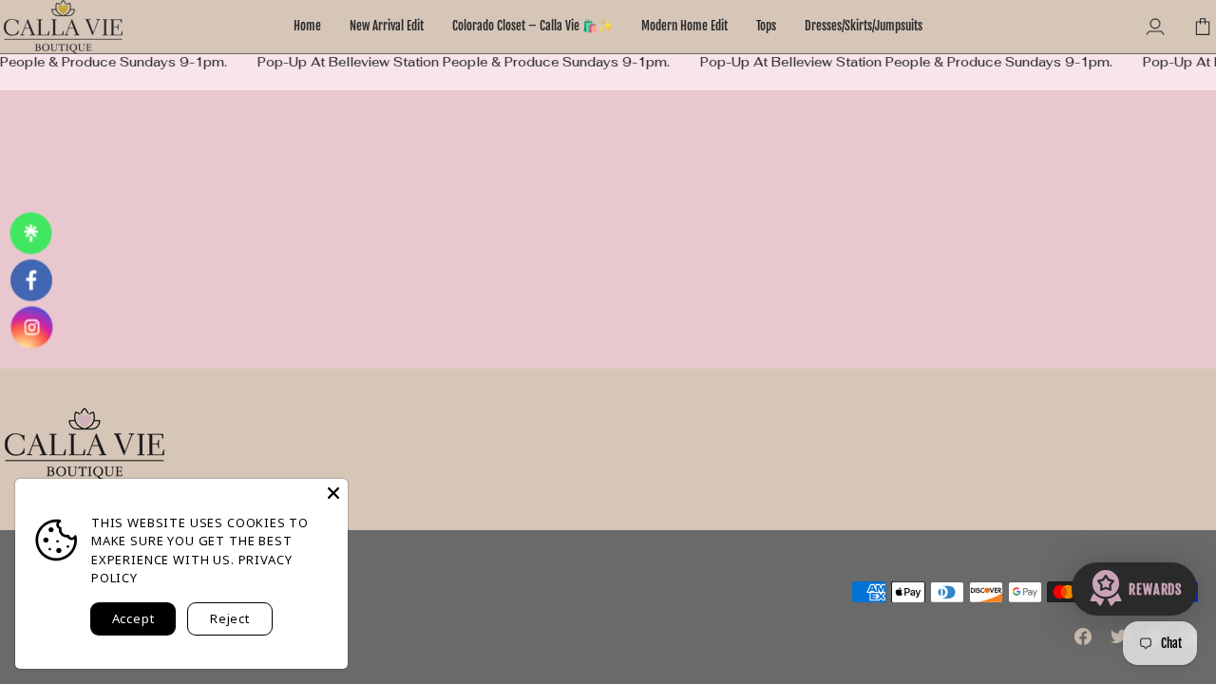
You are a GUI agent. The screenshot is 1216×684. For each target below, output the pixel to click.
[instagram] (31, 327)
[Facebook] (1083, 636)
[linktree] (31, 233)
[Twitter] (1119, 636)
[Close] (333, 493)
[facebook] (31, 280)
